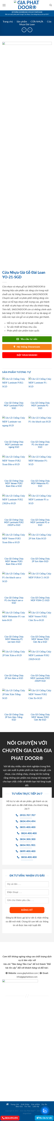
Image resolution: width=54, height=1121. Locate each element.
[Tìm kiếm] (51, 5)
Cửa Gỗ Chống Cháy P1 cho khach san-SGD (40, 444)
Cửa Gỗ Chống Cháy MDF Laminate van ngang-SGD (13, 444)
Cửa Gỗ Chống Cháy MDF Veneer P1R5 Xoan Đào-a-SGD (13, 561)
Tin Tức (27, 1106)
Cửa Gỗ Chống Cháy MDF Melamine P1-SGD (40, 483)
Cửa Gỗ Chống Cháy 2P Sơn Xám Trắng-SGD (13, 717)
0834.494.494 (11, 1118)
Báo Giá (19, 1106)
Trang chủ (8, 21)
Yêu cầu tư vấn (45, 1118)
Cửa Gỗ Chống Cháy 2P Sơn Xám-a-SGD (13, 677)
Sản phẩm (22, 21)
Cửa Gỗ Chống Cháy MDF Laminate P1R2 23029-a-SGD (14, 522)
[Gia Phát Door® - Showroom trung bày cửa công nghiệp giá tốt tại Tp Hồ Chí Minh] (27, 5)
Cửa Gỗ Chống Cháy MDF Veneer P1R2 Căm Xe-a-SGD (40, 639)
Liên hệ (36, 1106)
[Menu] (4, 5)
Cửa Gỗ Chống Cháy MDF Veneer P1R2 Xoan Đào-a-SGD (13, 483)
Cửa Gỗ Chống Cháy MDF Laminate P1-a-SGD (40, 522)
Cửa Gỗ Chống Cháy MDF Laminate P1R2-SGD (14, 405)
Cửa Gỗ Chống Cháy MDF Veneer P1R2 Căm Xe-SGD (40, 717)
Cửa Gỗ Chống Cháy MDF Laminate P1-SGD (40, 405)
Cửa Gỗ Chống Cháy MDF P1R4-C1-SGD (40, 599)
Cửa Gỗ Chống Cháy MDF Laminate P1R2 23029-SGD (40, 678)
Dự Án (44, 1104)
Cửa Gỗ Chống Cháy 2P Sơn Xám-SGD (40, 560)
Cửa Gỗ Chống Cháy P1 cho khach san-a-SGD (13, 600)
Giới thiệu (25, 1104)
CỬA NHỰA (37, 21)
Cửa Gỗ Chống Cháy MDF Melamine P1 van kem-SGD (13, 639)
